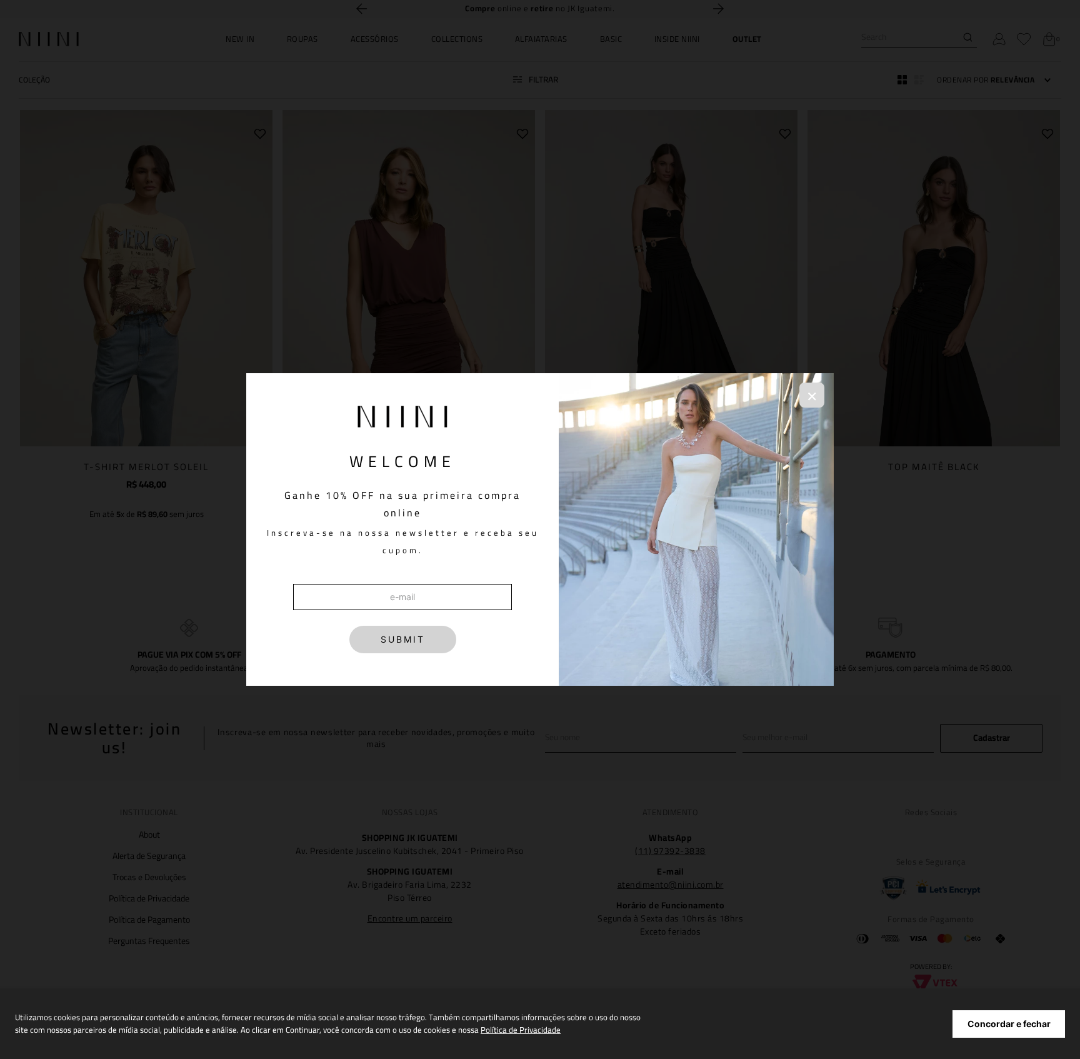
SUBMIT (403, 639)
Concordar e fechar (1009, 1023)
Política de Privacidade (521, 1029)
